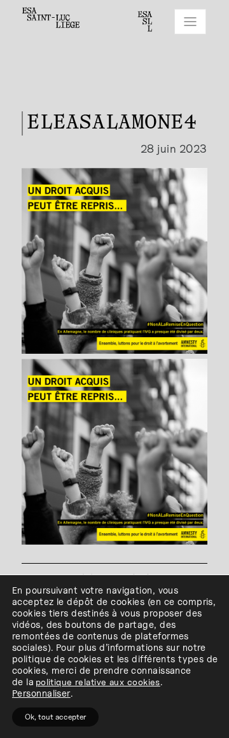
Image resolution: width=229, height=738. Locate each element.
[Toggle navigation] (190, 21)
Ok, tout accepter (55, 716)
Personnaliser (41, 693)
